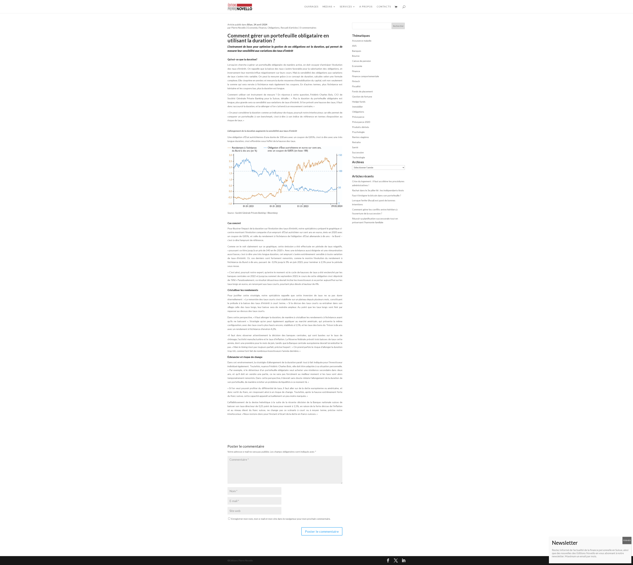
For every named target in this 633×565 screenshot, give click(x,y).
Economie (253, 27)
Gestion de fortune (362, 96)
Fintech (356, 81)
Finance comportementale (365, 76)
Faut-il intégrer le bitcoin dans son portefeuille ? (376, 195)
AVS (354, 45)
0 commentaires (308, 27)
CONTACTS (384, 6)
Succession (358, 152)
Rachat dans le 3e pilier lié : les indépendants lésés (378, 190)
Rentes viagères (360, 137)
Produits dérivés (360, 127)
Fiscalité (356, 86)
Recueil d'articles (289, 27)
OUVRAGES (311, 6)
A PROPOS (366, 6)
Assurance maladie (361, 40)
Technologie (358, 157)
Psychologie (358, 132)
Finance (263, 27)
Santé (355, 147)
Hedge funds (358, 101)
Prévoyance (358, 116)
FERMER (627, 540)
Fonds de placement (362, 91)
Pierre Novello (238, 27)
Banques (356, 50)
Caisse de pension (361, 61)
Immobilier (357, 106)
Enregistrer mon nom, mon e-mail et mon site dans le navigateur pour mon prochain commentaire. (281, 518)
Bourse (356, 55)
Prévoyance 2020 (361, 122)
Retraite (356, 142)
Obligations (274, 27)
